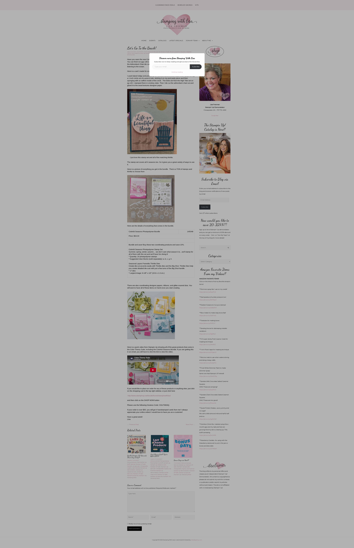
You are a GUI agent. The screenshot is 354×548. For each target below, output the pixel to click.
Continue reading (177, 72)
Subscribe (195, 67)
